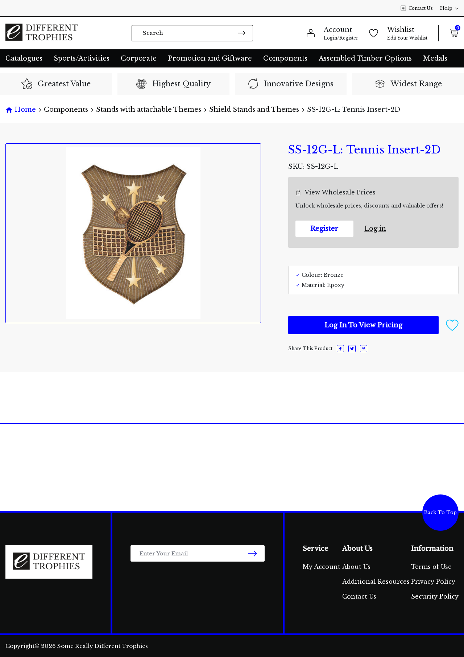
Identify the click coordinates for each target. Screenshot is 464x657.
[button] (452, 324)
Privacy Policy (433, 581)
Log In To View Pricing (363, 325)
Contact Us (421, 8)
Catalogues (23, 58)
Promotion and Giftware (210, 58)
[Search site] (242, 33)
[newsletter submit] (252, 553)
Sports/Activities (81, 58)
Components (285, 58)
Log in (375, 229)
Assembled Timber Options (365, 58)
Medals (435, 58)
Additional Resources (376, 581)
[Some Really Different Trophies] (41, 33)
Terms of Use (431, 566)
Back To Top (440, 512)
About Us (356, 566)
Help (446, 8)
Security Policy (435, 596)
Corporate (139, 58)
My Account (321, 566)
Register (324, 229)
